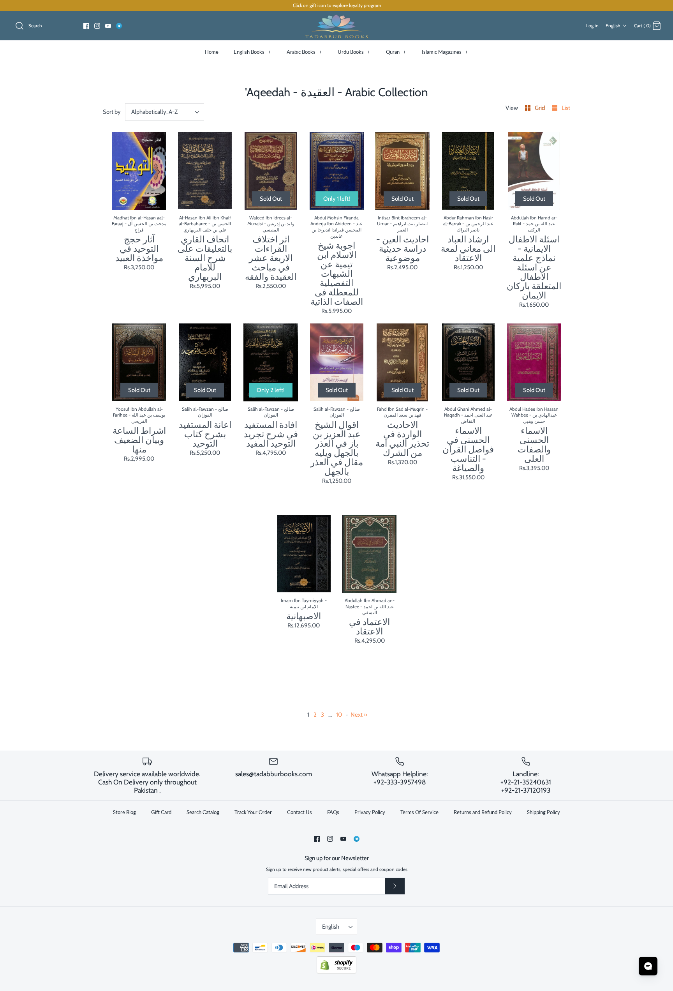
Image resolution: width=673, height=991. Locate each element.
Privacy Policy (369, 812)
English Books (252, 52)
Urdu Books (354, 52)
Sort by (112, 111)
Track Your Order (253, 812)
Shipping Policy (543, 812)
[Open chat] (648, 966)
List (566, 107)
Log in (592, 25)
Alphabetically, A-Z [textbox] (154, 111)
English (613, 25)
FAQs (333, 812)
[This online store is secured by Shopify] (336, 972)
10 (339, 714)
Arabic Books (304, 52)
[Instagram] (97, 26)
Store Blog (124, 812)
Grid (540, 107)
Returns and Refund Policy (483, 812)
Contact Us (299, 812)
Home (211, 52)
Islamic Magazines (445, 52)
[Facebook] (86, 26)
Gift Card (161, 812)
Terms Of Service (419, 812)
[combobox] (164, 112)
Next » (359, 714)
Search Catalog (203, 812)
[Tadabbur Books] (336, 26)
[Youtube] (108, 26)
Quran (396, 52)
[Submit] (395, 886)
